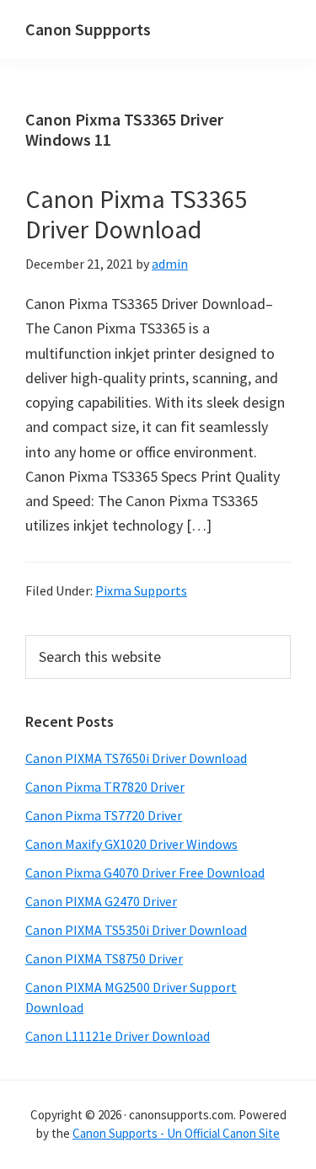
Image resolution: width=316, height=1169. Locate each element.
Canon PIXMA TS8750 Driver (104, 958)
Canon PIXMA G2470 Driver (101, 901)
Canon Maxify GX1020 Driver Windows (131, 843)
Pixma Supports (141, 590)
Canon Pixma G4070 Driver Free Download (145, 872)
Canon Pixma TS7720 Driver (103, 815)
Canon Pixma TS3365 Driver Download (136, 214)
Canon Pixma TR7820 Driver (105, 786)
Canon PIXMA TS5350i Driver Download (136, 929)
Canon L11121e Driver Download (117, 1036)
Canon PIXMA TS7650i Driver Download (136, 758)
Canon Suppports (88, 29)
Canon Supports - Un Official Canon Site (176, 1133)
